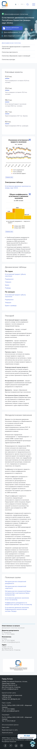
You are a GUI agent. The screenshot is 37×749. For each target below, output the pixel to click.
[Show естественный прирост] (18, 173)
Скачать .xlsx (9, 177)
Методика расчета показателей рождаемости (15, 582)
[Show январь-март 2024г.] (18, 228)
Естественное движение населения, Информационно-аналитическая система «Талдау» (17, 609)
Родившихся (9, 279)
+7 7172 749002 (10, 709)
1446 (3, 695)
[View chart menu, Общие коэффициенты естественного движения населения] (29, 194)
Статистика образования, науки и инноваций (16, 56)
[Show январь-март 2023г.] (18, 226)
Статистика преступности (10, 52)
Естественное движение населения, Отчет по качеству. (17, 599)
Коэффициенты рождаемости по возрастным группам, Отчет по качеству (18, 604)
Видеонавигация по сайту (10, 730)
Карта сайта (5, 727)
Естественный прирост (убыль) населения (15, 275)
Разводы (8, 288)
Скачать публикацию (12, 28)
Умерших (8, 282)
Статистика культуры (8, 59)
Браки (7, 285)
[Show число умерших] (16, 171)
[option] (18, 665)
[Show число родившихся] (17, 170)
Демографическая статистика (11, 43)
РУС (22, 4)
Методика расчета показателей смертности (15, 587)
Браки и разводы (11, 306)
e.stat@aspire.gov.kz (12, 689)
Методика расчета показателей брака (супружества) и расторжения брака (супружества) (17, 593)
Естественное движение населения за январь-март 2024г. (18, 187)
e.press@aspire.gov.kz (12, 711)
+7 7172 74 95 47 (10, 721)
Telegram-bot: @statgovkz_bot (11, 699)
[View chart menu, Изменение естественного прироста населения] (29, 140)
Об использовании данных (10, 725)
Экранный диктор (7, 732)
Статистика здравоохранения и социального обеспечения (16, 47)
